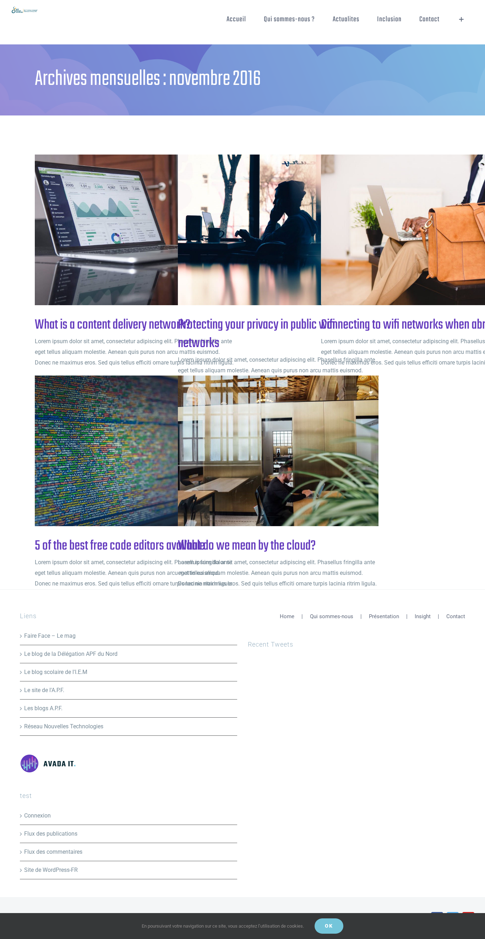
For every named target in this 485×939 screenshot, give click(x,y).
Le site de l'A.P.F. (44, 690)
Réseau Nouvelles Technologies (63, 726)
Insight (423, 616)
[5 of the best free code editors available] (135, 451)
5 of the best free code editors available (123, 451)
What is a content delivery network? (123, 230)
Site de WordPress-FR (51, 870)
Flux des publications (50, 833)
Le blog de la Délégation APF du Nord (71, 654)
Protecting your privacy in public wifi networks (266, 230)
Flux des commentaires (53, 851)
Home (287, 616)
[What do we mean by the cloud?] (278, 451)
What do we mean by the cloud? (266, 451)
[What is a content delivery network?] (135, 230)
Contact (455, 616)
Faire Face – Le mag (50, 635)
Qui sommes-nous (331, 616)
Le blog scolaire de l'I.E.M (55, 672)
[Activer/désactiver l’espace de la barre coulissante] (461, 20)
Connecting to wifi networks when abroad (409, 230)
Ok (329, 926)
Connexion (37, 815)
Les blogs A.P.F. (43, 708)
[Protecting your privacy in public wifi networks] (278, 230)
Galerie (146, 230)
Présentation (384, 616)
